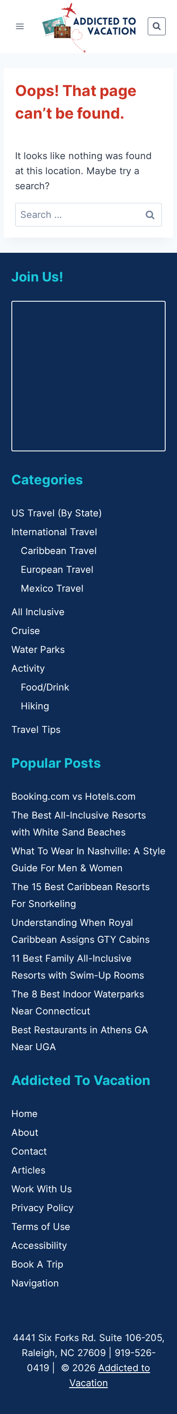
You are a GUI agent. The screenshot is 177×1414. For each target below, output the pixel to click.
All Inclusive (38, 612)
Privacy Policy (42, 1207)
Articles (28, 1170)
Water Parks (38, 649)
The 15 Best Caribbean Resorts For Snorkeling (80, 895)
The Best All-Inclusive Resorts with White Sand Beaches (78, 824)
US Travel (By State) (56, 513)
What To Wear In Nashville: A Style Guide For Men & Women (88, 859)
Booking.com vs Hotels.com (73, 796)
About (24, 1132)
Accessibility (39, 1245)
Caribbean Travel (59, 550)
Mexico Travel (52, 588)
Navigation (35, 1283)
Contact (29, 1151)
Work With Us (41, 1189)
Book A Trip (37, 1264)
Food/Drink (45, 687)
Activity (28, 668)
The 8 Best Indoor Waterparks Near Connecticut (77, 1002)
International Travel (54, 532)
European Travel (57, 569)
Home (24, 1113)
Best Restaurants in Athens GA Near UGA (79, 1038)
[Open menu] (20, 26)
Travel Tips (35, 729)
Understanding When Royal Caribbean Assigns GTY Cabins (80, 931)
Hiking (35, 706)
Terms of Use (40, 1226)
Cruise (25, 630)
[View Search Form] (157, 26)
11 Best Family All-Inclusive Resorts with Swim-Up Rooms (77, 967)
